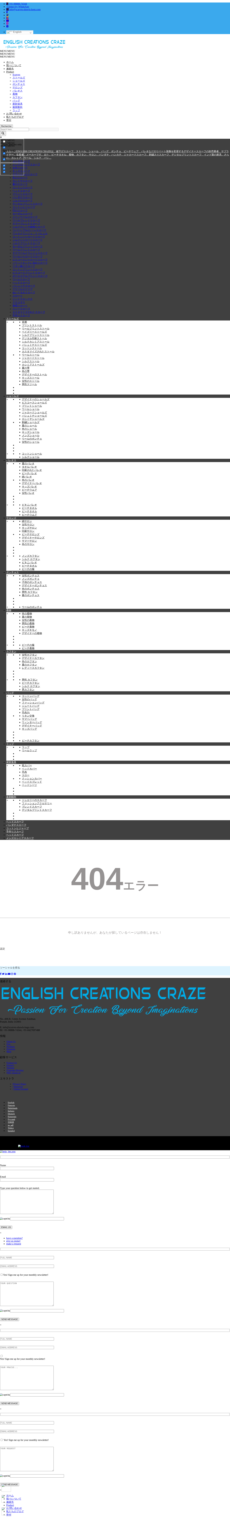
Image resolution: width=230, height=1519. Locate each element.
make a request (13, 1243)
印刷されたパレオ (32, 470)
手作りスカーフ (21, 315)
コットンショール (32, 453)
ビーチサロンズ (30, 534)
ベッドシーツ (29, 785)
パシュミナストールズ (34, 345)
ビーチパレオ (29, 473)
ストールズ (19, 77)
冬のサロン (28, 544)
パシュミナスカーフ (24, 286)
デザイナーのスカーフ (25, 174)
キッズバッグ (29, 729)
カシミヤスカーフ (23, 181)
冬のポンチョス (30, 588)
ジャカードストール (33, 358)
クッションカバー (32, 778)
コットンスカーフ (23, 187)
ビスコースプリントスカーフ (29, 272)
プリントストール (32, 325)
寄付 (8, 120)
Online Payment (20, 1089)
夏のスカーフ (20, 184)
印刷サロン (28, 531)
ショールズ (19, 81)
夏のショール (29, 425)
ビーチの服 (28, 569)
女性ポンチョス (30, 575)
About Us (11, 1041)
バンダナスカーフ (23, 197)
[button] (7, 51)
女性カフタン (29, 654)
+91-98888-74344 (17, 4)
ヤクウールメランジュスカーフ (30, 253)
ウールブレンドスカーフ (26, 220)
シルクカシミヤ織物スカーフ (29, 226)
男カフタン (28, 689)
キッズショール (30, 432)
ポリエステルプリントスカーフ (30, 276)
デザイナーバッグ (32, 725)
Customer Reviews (15, 1070)
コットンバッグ (30, 696)
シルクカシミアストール (35, 341)
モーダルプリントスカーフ (28, 246)
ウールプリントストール (35, 328)
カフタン (18, 97)
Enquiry (10, 1065)
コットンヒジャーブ (24, 207)
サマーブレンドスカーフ (26, 223)
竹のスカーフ (20, 210)
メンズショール (30, 435)
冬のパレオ (28, 480)
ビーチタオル (29, 508)
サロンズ (18, 87)
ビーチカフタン (30, 683)
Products (11, 1046)
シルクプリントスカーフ (26, 243)
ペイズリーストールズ (34, 331)
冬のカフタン (29, 661)
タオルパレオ (29, 466)
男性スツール (29, 384)
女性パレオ (28, 493)
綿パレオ (27, 476)
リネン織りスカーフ (24, 266)
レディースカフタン (33, 668)
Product (10, 71)
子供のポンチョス (32, 582)
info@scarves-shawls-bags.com (25, 9)
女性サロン (28, 524)
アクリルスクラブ (23, 289)
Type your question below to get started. (20, 1188)
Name (3, 1165)
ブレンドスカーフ (32, 806)
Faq (8, 1044)
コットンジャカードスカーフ (29, 236)
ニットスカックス (23, 299)
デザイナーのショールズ (35, 399)
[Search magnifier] (3, 133)
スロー (25, 775)
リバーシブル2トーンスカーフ (29, 230)
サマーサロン (29, 541)
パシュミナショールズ (34, 415)
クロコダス (19, 302)
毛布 (24, 772)
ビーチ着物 (28, 626)
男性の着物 (28, 623)
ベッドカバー (29, 768)
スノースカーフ (21, 309)
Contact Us (12, 1063)
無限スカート (20, 305)
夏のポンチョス (30, 595)
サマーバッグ (29, 719)
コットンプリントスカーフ (28, 269)
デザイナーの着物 (32, 633)
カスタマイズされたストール (38, 351)
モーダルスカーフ (23, 213)
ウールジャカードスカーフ (28, 256)
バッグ (16, 100)
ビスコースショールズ (34, 402)
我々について (13, 65)
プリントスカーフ (23, 194)
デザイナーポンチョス (34, 585)
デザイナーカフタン (33, 658)
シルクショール (30, 457)
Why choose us (13, 1073)
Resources (18, 1086)
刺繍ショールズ (30, 422)
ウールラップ (29, 750)
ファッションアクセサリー (37, 803)
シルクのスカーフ (23, 200)
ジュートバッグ (30, 706)
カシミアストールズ (33, 364)
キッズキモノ (29, 630)
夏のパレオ (28, 463)
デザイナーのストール (34, 374)
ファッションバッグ (33, 702)
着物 (15, 94)
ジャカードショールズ (34, 412)
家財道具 (18, 104)
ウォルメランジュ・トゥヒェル (30, 233)
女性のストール (30, 381)
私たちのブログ (15, 117)
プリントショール (32, 406)
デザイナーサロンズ (33, 537)
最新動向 (18, 107)
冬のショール (29, 429)
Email (3, 1176)
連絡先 (10, 68)
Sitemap (10, 1068)
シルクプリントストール (35, 335)
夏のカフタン (29, 664)
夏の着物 (27, 617)
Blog (9, 1051)
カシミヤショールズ (33, 419)
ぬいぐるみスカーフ (24, 292)
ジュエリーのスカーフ (34, 800)
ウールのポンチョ (32, 438)
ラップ (16, 110)
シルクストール (30, 361)
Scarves (16, 74)
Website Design (6, 1140)
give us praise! (13, 1241)
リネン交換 (28, 715)
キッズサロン (29, 527)
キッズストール (30, 377)
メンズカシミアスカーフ (26, 164)
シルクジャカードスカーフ (28, 240)
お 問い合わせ (14, 113)
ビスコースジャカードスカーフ (30, 259)
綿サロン (27, 521)
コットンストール (32, 348)
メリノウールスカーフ (25, 217)
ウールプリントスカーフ (26, 249)
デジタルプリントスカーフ (28, 204)
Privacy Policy (19, 1084)
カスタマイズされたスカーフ (29, 312)
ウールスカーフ (21, 279)
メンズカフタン (30, 556)
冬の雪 (25, 371)
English (17, 32)
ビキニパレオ (29, 504)
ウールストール (30, 354)
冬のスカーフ (20, 177)
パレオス (18, 90)
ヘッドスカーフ (21, 190)
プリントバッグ (30, 709)
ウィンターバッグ (32, 722)
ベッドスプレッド (32, 782)
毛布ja (26, 712)
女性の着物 (28, 620)
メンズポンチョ (30, 579)
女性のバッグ (29, 699)
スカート (18, 295)
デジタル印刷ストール (34, 338)
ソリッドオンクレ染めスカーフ (30, 263)
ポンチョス (19, 84)
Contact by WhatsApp (17, 6)
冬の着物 (27, 613)
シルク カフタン (31, 559)
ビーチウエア (29, 489)
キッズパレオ (29, 486)
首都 (24, 322)
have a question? (14, 1238)
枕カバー (27, 765)
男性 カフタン (30, 592)
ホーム (10, 62)
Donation (11, 1049)
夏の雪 (25, 368)
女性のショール (30, 442)
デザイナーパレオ (32, 483)
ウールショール (30, 409)
